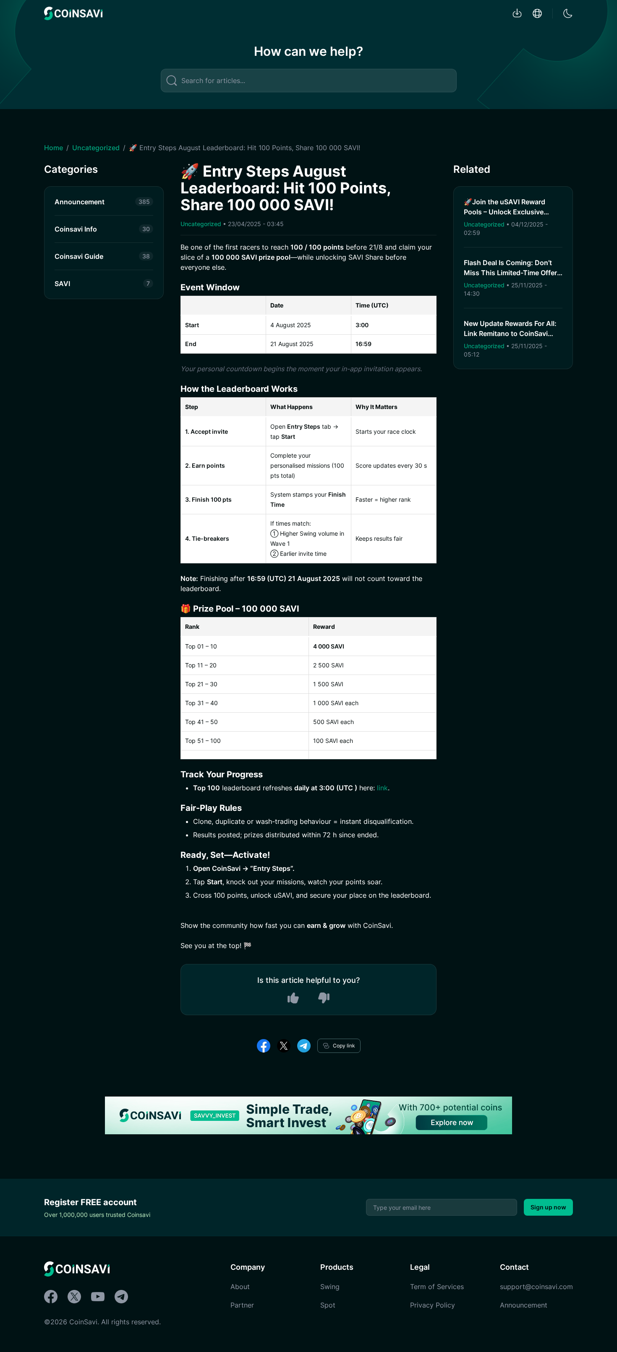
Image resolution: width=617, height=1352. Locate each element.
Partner (242, 1305)
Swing (330, 1286)
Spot (327, 1305)
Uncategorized (96, 147)
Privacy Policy (432, 1305)
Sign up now (548, 1207)
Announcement (523, 1305)
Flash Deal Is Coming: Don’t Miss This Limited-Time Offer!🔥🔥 (511, 272)
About (240, 1286)
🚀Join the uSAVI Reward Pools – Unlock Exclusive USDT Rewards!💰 (504, 212)
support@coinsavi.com (536, 1286)
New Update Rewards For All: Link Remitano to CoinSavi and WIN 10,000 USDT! (510, 333)
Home (53, 147)
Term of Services (437, 1286)
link (381, 788)
